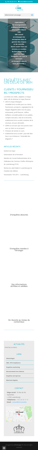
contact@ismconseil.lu (19, 402)
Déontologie (10, 358)
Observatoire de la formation (13, 155)
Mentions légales (12, 380)
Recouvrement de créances (15, 371)
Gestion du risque (9, 151)
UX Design (17, 445)
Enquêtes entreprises (13, 376)
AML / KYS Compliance (13, 363)
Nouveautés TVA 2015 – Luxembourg (16, 175)
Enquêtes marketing (13, 367)
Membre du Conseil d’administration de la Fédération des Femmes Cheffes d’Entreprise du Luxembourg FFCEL (18, 161)
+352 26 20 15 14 (22, 400)
